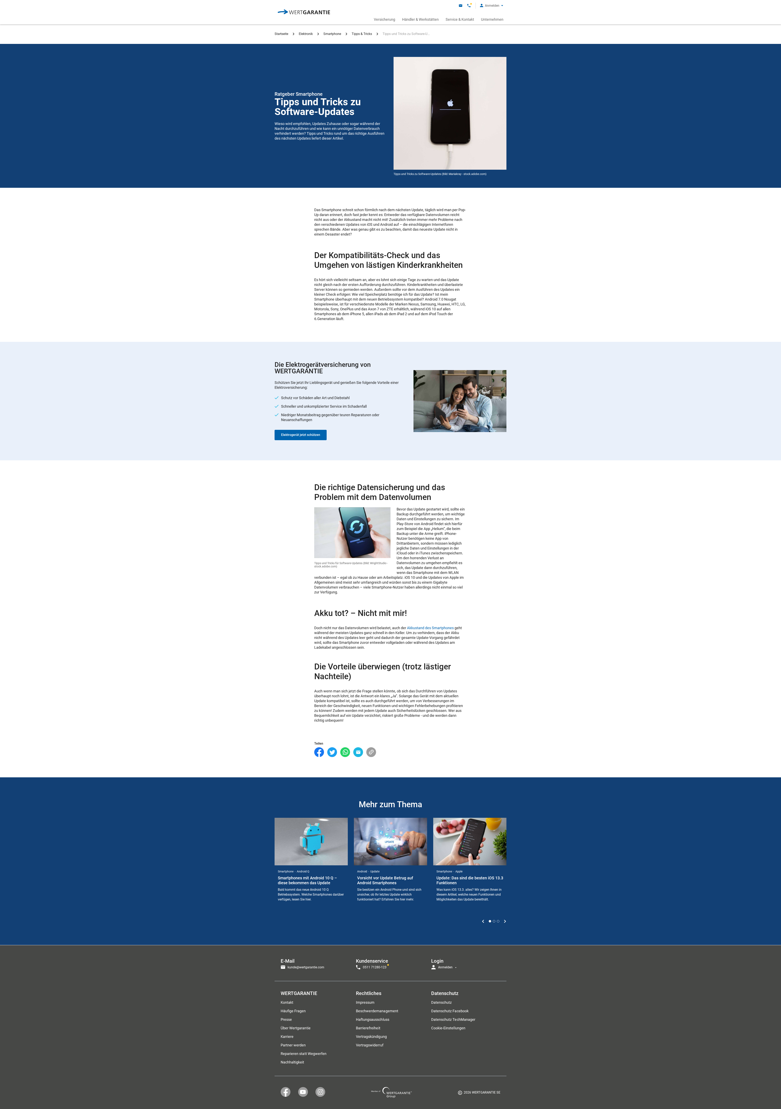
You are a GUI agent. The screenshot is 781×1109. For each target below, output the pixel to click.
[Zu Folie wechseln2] (494, 921)
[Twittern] (332, 752)
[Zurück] (483, 921)
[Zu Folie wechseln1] (490, 921)
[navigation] (390, 963)
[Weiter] (504, 921)
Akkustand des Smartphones (430, 628)
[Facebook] (319, 752)
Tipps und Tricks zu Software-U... (406, 34)
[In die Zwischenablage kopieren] (371, 752)
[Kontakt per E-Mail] (460, 5)
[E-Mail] (358, 752)
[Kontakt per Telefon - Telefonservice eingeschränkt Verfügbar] (469, 5)
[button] (491, 6)
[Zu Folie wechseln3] (498, 921)
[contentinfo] (479, 1094)
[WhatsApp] (345, 752)
